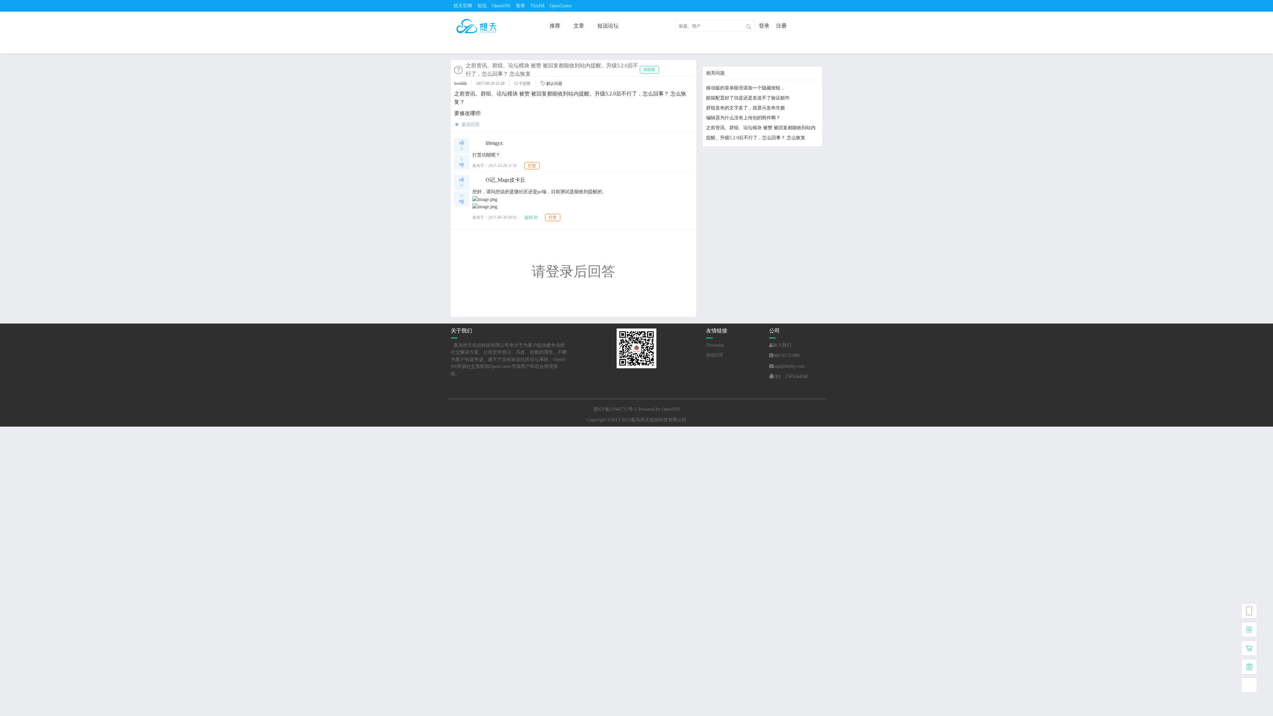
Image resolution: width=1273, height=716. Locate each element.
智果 (520, 5)
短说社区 (714, 354)
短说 (482, 5)
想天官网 (463, 5)
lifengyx (494, 143)
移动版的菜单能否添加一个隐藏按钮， (745, 88)
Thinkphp (715, 344)
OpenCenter (561, 5)
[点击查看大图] (484, 199)
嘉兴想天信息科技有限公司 (659, 419)
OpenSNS (501, 5)
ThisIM (537, 5)
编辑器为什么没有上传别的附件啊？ (743, 117)
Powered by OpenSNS (659, 409)
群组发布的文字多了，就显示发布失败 (745, 107)
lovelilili (460, 83)
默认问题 (554, 83)
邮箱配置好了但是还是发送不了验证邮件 (748, 97)
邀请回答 (470, 124)
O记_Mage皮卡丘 (505, 180)
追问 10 (530, 217)
